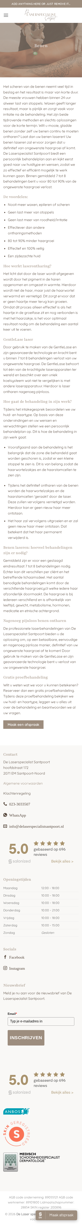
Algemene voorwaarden (23, 783)
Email (12, 1013)
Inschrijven (26, 1037)
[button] (6, 15)
